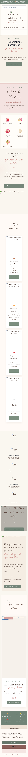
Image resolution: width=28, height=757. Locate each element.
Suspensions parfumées (14, 33)
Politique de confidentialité (10, 754)
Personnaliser (14, 751)
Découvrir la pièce (14, 702)
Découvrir (14, 276)
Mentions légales (20, 754)
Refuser (14, 746)
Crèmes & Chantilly (8, 123)
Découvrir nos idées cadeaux (14, 529)
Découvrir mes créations (12, 586)
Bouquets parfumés (7, 146)
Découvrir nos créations (14, 64)
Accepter (14, 742)
